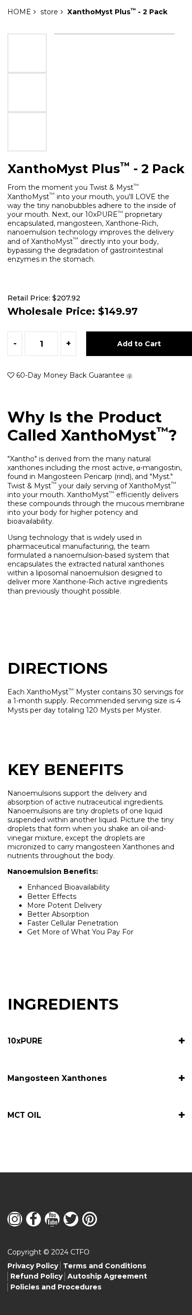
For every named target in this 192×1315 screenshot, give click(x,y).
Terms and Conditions (104, 1265)
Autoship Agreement (107, 1276)
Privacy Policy (32, 1265)
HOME (19, 11)
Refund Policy (36, 1276)
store (49, 11)
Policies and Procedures (55, 1287)
